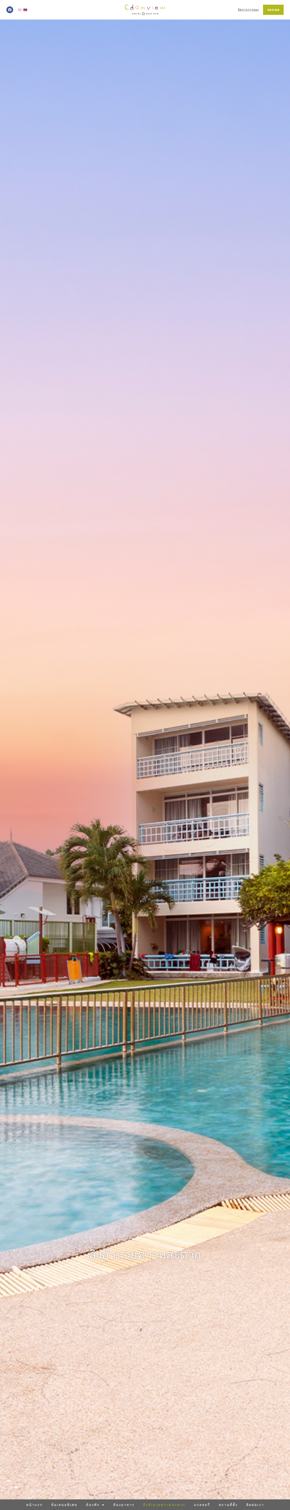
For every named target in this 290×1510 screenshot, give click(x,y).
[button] (265, 1486)
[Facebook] (9, 9)
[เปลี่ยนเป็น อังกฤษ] (20, 9)
